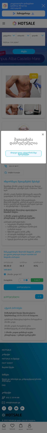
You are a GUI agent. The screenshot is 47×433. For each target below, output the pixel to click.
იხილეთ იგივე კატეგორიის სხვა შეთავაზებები (23, 153)
